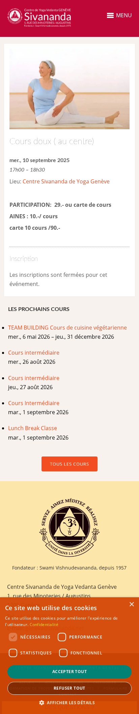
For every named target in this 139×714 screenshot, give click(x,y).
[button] (69, 702)
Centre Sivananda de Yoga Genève (66, 181)
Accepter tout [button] (69, 671)
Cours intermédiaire (33, 352)
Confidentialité (44, 624)
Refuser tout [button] (69, 688)
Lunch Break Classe (32, 428)
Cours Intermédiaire (33, 403)
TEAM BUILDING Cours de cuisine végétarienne (67, 327)
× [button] (131, 604)
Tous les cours (69, 464)
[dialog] (69, 655)
